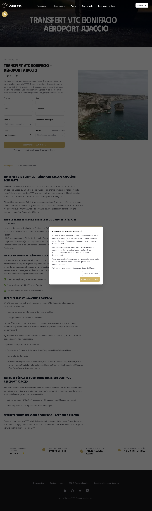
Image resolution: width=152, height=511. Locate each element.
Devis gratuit (87, 6)
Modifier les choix (91, 273)
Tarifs (73, 6)
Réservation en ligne (106, 6)
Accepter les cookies (89, 279)
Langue (140, 5)
